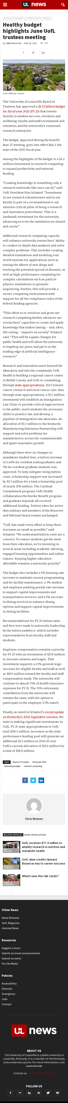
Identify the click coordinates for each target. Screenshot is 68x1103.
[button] (63, 4)
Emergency (8, 993)
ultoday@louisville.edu (41, 1073)
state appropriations (29, 385)
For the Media (10, 963)
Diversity (7, 988)
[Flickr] (19, 1093)
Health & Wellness (8, 850)
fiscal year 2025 (39, 762)
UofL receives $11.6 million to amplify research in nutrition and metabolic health (43, 847)
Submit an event (11, 958)
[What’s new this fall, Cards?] (11, 880)
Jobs (4, 999)
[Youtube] (57, 1093)
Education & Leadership (14, 18)
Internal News (33, 18)
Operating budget (12, 766)
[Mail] (38, 1093)
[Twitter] (48, 1093)
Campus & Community (9, 867)
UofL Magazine (11, 923)
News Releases (10, 917)
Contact (7, 1004)
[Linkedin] (29, 1093)
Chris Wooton (13, 43)
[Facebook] (10, 1093)
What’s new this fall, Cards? (40, 876)
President (46, 18)
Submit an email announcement (21, 953)
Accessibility (9, 983)
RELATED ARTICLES (13, 834)
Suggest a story (11, 948)
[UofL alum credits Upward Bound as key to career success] (11, 864)
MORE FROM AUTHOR (35, 834)
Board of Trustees (21, 762)
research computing (33, 766)
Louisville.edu (34, 1066)
